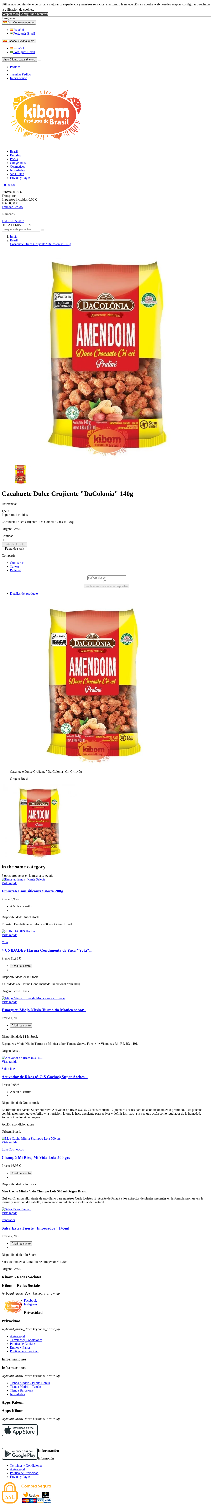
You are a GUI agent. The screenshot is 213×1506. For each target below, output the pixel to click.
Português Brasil (24, 33)
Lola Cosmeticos (13, 1149)
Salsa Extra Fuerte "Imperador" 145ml (35, 1228)
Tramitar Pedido (20, 74)
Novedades (17, 1394)
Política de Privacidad (24, 1351)
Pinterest (15, 570)
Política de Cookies (22, 1343)
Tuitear (14, 566)
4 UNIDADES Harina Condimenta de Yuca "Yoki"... (47, 950)
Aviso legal (17, 1336)
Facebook (30, 1300)
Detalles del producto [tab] (24, 593)
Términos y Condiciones (26, 1340)
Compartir (16, 562)
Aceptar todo (10, 14)
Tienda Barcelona (21, 1390)
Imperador (8, 1220)
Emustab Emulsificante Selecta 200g (32, 891)
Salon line (8, 1068)
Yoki (5, 942)
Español (18, 29)
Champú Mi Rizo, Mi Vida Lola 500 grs (36, 1157)
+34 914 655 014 (13, 221)
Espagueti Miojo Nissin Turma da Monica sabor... (44, 1010)
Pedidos (15, 67)
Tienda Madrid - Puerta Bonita (30, 1383)
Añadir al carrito (14, 544)
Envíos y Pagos (20, 1347)
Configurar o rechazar (34, 14)
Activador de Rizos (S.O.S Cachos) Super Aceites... (45, 1077)
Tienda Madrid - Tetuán (25, 1386)
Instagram (30, 1304)
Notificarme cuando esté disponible (106, 586)
